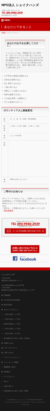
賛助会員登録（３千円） (12, 324)
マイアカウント (9, 377)
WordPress (18, 402)
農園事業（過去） (10, 367)
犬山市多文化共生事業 (12, 300)
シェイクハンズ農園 (11, 362)
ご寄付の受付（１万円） (12, 329)
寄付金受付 (8, 210)
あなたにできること (11, 310)
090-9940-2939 (14, 12)
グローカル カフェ (10, 348)
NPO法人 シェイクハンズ (20, 5)
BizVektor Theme (29, 402)
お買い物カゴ (8, 386)
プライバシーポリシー (12, 357)
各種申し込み (8, 343)
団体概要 (7, 295)
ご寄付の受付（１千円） (12, 314)
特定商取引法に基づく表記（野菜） (16, 391)
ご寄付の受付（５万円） (12, 333)
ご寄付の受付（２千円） (12, 319)
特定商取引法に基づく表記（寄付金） (17, 338)
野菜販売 (7, 372)
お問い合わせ (8, 353)
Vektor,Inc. (42, 402)
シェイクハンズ (22, 400)
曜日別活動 (8, 305)
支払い (6, 381)
